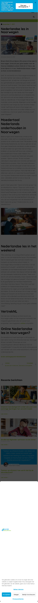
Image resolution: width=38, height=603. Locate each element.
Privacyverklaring (18, 599)
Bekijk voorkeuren (28, 594)
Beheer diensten (18, 589)
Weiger (16, 594)
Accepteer (6, 594)
